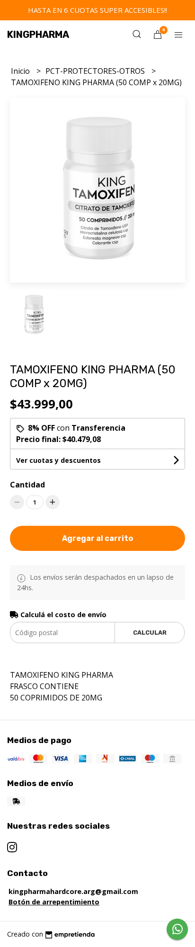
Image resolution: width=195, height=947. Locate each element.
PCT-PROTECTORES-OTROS (96, 71)
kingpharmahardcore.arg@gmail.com (73, 891)
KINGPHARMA (38, 34)
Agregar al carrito (97, 538)
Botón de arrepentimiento (54, 901)
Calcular (150, 632)
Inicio (21, 71)
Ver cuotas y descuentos (58, 460)
